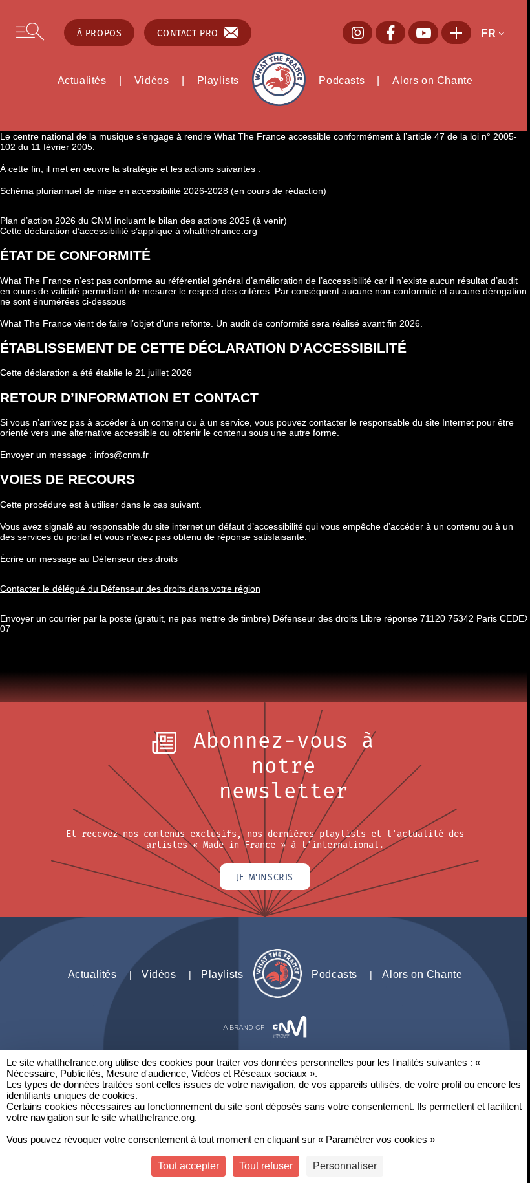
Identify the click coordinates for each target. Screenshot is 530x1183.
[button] (497, 33)
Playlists (218, 80)
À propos (99, 32)
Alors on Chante (432, 80)
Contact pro (187, 32)
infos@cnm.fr (121, 455)
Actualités (82, 80)
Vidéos (151, 80)
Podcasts (342, 80)
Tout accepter (188, 1165)
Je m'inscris (265, 877)
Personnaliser (345, 1165)
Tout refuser (266, 1165)
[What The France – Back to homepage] (277, 995)
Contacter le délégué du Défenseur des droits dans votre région (130, 588)
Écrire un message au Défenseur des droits (89, 559)
